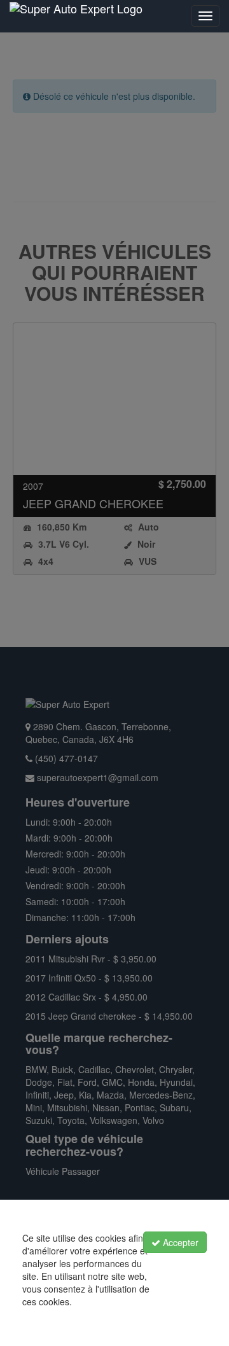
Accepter (179, 1242)
